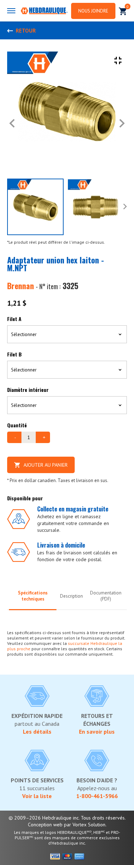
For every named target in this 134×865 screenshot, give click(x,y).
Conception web (45, 824)
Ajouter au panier (46, 465)
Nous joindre (93, 11)
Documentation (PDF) (105, 596)
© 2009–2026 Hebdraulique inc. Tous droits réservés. (67, 818)
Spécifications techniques (33, 596)
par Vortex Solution (84, 824)
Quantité (17, 425)
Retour (26, 30)
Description (71, 596)
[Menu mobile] (11, 10)
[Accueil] (44, 11)
